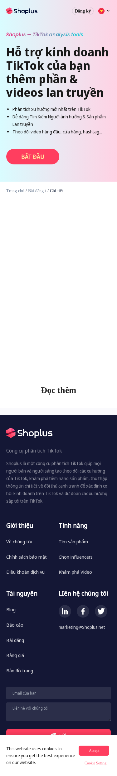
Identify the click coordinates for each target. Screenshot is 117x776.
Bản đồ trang (19, 670)
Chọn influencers (76, 557)
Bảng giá (15, 655)
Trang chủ (15, 191)
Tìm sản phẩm (73, 541)
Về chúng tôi (19, 541)
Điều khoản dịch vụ (25, 572)
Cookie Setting (95, 763)
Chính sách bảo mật (26, 557)
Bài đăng (36, 191)
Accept (94, 750)
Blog (11, 609)
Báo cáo (14, 625)
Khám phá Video (75, 572)
